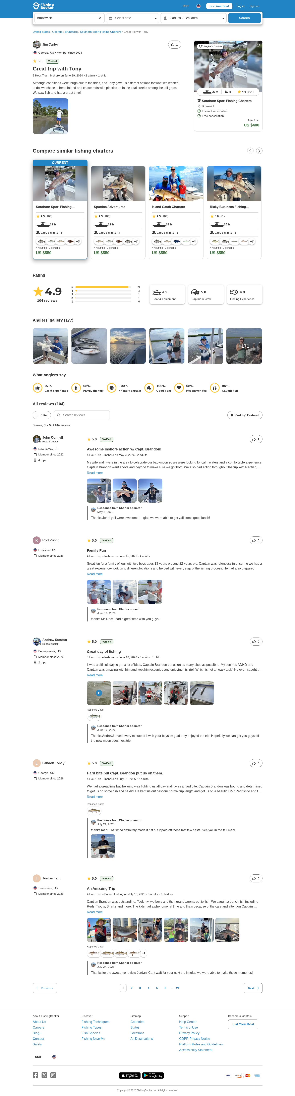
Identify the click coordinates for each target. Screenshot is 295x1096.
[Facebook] (35, 1075)
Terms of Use (188, 1027)
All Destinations (141, 1038)
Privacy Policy (189, 1033)
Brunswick (71, 31)
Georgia (57, 31)
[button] (199, 100)
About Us (39, 1022)
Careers (38, 1027)
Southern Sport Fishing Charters (100, 31)
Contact (38, 1038)
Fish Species (90, 1033)
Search (244, 18)
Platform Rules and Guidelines (201, 1044)
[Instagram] (53, 1075)
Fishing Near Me (93, 1038)
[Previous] (250, 151)
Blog (36, 1033)
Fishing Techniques (95, 1022)
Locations (137, 1033)
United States (41, 31)
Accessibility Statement (195, 1050)
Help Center (187, 1022)
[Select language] (198, 6)
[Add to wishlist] (257, 45)
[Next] (259, 151)
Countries (137, 1022)
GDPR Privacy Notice (194, 1038)
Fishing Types (91, 1027)
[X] (44, 1075)
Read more (95, 473)
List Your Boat (219, 6)
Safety (37, 1044)
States (134, 1027)
